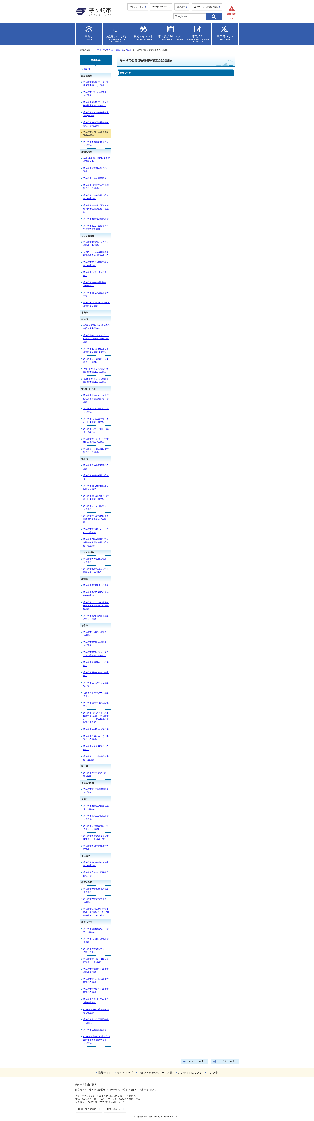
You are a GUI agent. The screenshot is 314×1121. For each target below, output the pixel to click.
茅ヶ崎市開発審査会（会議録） (96, 674)
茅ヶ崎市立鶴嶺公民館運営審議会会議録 (96, 970)
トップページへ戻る (227, 1061)
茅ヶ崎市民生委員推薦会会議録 (96, 467)
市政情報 (110, 50)
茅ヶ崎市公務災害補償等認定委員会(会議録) (96, 124)
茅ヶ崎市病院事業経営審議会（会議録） (96, 864)
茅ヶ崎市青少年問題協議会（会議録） (96, 1021)
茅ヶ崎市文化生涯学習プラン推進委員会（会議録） (96, 420)
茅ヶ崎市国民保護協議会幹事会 (96, 294)
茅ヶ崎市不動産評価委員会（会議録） (96, 143)
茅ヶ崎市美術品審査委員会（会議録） (96, 410)
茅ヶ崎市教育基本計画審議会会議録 (96, 890)
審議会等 (120, 50)
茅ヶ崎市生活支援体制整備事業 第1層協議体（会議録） (96, 519)
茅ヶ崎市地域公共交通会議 (96, 729)
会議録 (128, 50)
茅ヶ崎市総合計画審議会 (94, 178)
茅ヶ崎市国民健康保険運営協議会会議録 (96, 487)
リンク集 (212, 1072)
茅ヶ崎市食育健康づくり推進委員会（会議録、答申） (96, 837)
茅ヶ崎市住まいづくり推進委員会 (96, 684)
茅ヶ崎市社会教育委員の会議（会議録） (96, 930)
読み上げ (181, 7)
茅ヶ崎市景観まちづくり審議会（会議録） (96, 738)
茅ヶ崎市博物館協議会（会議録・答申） (96, 950)
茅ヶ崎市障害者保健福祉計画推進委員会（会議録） (96, 497)
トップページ (99, 50)
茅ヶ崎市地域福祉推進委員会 (96, 477)
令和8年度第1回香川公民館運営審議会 (96, 1011)
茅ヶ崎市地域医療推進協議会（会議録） (96, 807)
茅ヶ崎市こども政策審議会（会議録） (96, 560)
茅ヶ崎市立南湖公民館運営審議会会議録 (96, 991)
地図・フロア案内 (87, 1109)
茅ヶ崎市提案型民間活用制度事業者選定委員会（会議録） (96, 208)
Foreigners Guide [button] (160, 7)
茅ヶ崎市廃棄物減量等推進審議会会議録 (96, 617)
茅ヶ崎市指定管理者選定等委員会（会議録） (96, 187)
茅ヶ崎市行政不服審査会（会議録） (94, 94)
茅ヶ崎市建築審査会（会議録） (96, 664)
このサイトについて (190, 1072)
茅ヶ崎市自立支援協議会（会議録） (94, 507)
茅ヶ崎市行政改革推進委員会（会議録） (96, 197)
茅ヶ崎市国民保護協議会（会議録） (94, 284)
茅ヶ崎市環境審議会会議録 (96, 585)
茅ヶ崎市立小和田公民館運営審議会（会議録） (96, 960)
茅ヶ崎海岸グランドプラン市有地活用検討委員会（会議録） (96, 338)
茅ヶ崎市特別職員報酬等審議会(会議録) (96, 114)
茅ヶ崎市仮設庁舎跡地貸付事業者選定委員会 (96, 227)
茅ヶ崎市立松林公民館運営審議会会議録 (96, 980)
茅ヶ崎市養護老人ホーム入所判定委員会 (96, 531)
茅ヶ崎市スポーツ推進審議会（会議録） (96, 430)
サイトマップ (125, 1072)
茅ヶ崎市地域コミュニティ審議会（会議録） (96, 243)
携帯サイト (104, 1072)
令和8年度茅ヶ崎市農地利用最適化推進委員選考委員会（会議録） (96, 1039)
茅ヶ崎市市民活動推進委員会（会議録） (96, 264)
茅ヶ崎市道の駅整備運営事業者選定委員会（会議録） (96, 350)
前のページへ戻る (197, 1061)
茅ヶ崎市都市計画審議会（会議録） (94, 644)
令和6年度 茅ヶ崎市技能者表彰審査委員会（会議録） (96, 380)
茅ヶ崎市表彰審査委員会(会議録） (96, 170)
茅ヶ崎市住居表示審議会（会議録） (94, 633)
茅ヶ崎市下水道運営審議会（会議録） (96, 790)
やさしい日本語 (137, 7)
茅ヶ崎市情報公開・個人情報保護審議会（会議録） (96, 83)
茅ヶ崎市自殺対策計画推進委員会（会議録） (96, 827)
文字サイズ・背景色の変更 (206, 7)
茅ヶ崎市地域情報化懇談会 (96, 218)
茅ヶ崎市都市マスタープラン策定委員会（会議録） (96, 654)
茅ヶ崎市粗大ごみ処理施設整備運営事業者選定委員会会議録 (96, 605)
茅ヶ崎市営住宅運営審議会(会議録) (96, 774)
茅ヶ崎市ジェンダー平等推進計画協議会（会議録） (96, 440)
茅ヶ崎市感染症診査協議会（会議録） (96, 817)
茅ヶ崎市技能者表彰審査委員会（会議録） (96, 360)
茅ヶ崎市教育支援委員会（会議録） (94, 900)
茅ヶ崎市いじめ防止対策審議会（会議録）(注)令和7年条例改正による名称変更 (96, 912)
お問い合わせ (114, 1109)
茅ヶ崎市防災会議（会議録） (94, 274)
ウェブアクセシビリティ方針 (155, 1072)
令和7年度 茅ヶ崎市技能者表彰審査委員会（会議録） (96, 370)
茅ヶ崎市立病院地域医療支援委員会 (96, 874)
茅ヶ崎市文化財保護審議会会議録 (96, 940)
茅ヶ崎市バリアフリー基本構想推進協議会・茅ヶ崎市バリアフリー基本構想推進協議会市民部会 (96, 718)
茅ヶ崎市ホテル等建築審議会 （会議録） (96, 758)
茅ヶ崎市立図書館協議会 (94, 1029)
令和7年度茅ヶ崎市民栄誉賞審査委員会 (96, 159)
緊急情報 (231, 13)
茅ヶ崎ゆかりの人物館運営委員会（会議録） (96, 450)
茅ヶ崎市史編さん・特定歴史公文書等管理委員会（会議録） (96, 398)
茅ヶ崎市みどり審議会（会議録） (96, 748)
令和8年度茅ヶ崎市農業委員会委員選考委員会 (96, 327)
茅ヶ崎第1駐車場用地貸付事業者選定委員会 (96, 304)
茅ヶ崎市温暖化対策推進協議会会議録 (96, 594)
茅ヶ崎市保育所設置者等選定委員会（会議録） (96, 570)
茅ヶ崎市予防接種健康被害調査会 (96, 847)
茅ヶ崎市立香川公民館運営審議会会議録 (96, 1001)
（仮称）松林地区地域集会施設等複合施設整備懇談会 (96, 254)
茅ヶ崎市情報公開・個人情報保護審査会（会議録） (96, 104)
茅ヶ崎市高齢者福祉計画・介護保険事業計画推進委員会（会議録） (96, 542)
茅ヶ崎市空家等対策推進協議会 (96, 704)
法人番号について (115, 1102)
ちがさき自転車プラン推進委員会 (96, 694)
